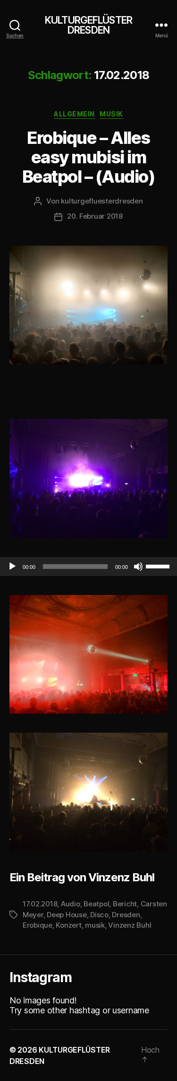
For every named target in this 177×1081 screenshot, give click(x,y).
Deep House (66, 914)
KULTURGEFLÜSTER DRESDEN (88, 25)
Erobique (37, 925)
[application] (88, 566)
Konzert (68, 925)
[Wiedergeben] (12, 566)
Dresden (126, 914)
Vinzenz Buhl (129, 925)
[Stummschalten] (138, 566)
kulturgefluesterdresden (102, 200)
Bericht (125, 903)
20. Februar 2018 (95, 216)
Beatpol (96, 903)
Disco (99, 914)
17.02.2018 (40, 903)
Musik (111, 114)
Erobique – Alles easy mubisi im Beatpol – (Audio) (88, 157)
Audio (70, 903)
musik (95, 925)
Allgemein (74, 114)
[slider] (159, 565)
